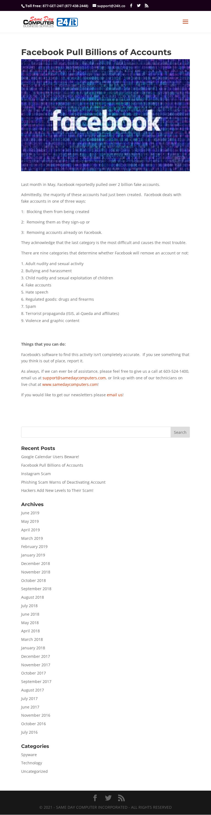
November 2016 (35, 715)
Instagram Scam (36, 473)
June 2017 (30, 707)
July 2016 (29, 732)
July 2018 (29, 605)
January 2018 (33, 647)
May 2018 (30, 622)
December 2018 (35, 563)
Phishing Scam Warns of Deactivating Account (63, 482)
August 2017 (32, 690)
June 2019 (30, 512)
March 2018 (32, 639)
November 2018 (35, 572)
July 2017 (29, 698)
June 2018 (30, 614)
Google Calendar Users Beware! (50, 456)
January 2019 (33, 555)
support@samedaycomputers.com (74, 377)
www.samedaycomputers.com (70, 384)
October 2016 (33, 723)
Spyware (29, 754)
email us (115, 394)
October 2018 (33, 580)
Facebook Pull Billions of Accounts (52, 465)
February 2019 (34, 546)
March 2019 (32, 538)
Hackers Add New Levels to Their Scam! (57, 490)
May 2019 (30, 521)
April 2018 (30, 630)
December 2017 (35, 656)
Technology (31, 762)
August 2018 (32, 597)
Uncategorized (34, 771)
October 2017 (33, 673)
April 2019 (30, 529)
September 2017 (36, 681)
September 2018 (36, 588)
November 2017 (35, 664)
